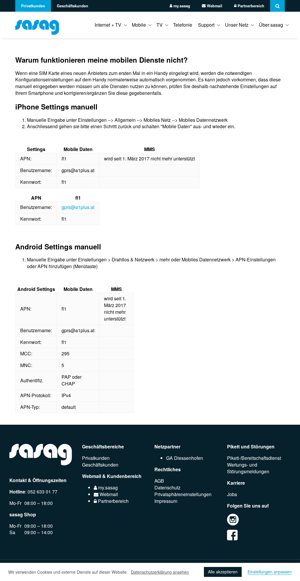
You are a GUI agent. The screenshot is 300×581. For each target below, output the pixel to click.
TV (159, 24)
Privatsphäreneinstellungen (183, 494)
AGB (159, 480)
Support (206, 24)
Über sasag (271, 24)
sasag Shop (22, 514)
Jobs (232, 494)
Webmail (214, 5)
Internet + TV (108, 24)
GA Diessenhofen (184, 458)
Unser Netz (236, 24)
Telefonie (182, 24)
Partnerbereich (250, 5)
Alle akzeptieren (223, 572)
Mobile (139, 24)
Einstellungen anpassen (270, 572)
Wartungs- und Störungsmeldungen (248, 468)
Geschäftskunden (72, 5)
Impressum (165, 501)
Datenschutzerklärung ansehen (160, 572)
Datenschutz (167, 487)
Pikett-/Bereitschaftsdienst (254, 458)
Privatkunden (33, 5)
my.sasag (181, 5)
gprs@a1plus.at (78, 207)
